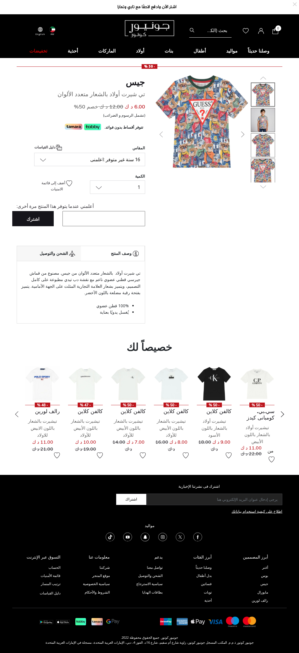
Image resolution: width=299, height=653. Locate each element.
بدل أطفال (204, 575)
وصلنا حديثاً (204, 567)
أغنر (265, 567)
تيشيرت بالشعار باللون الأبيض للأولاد (171, 428)
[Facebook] (197, 536)
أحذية (208, 600)
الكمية (140, 176)
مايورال (262, 592)
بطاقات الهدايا (152, 592)
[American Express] (182, 621)
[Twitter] (180, 536)
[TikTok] (110, 536)
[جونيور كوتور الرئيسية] (149, 28)
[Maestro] (233, 621)
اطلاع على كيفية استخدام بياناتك (257, 511)
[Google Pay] (112, 621)
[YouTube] (127, 536)
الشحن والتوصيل (150, 575)
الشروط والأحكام (97, 592)
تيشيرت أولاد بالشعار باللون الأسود (214, 428)
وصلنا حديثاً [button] (259, 51)
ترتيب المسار (50, 583)
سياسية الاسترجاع (149, 583)
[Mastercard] (250, 621)
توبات (208, 592)
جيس (135, 81)
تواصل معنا (154, 567)
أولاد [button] (140, 51)
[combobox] (210, 30)
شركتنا (105, 567)
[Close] (295, 3)
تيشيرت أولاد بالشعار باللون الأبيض (257, 434)
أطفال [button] (200, 51)
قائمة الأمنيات (50, 575)
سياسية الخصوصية (96, 583)
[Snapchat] (145, 536)
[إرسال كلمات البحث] (192, 30)
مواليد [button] (232, 51)
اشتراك (131, 499)
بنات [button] (169, 51)
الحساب (54, 567)
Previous (16, 414)
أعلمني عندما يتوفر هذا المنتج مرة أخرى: (55, 206)
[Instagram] (162, 536)
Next (282, 414)
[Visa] (215, 621)
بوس (264, 575)
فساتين (206, 583)
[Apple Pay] (198, 621)
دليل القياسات (45, 147)
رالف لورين (260, 600)
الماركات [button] (107, 51)
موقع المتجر (101, 575)
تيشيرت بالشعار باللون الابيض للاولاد (42, 428)
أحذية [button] (73, 51)
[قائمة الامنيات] (271, 459)
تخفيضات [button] (38, 51)
